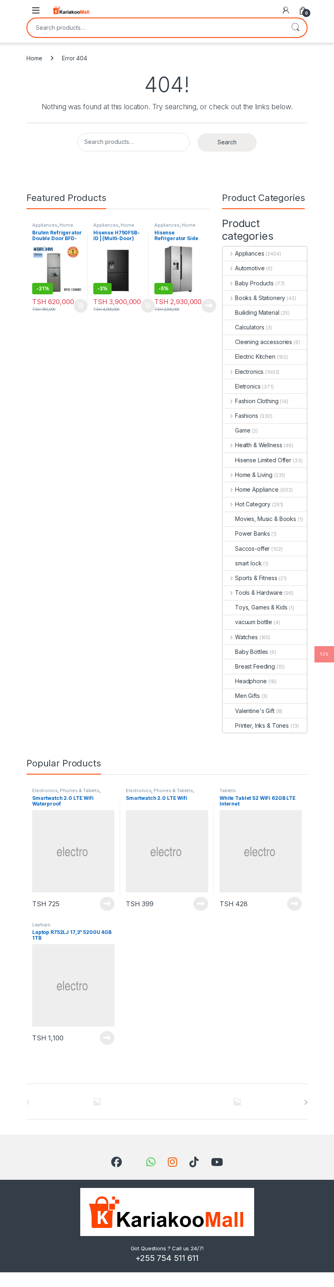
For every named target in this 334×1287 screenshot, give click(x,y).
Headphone (251, 681)
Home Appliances (113, 227)
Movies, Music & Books (265, 518)
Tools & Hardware (259, 592)
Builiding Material (257, 312)
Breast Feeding (255, 666)
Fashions (246, 415)
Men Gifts (247, 695)
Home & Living (253, 474)
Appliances (44, 225)
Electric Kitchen (255, 356)
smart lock (248, 563)
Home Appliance (52, 227)
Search (295, 27)
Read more (209, 306)
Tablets (228, 790)
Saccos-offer (252, 548)
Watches (246, 637)
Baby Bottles (251, 651)
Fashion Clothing (257, 400)
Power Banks (252, 533)
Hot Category (252, 504)
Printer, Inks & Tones (262, 725)
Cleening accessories (263, 341)
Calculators (249, 327)
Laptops (41, 924)
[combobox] (155, 27)
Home (34, 58)
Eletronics (248, 386)
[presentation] (306, 1102)
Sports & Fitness (256, 577)
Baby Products (254, 283)
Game (242, 430)
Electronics (249, 371)
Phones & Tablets (79, 790)
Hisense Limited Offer (263, 460)
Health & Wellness (258, 445)
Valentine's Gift (255, 710)
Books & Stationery (260, 297)
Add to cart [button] (81, 306)
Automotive (249, 268)
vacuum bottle (253, 621)
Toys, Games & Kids (261, 607)
